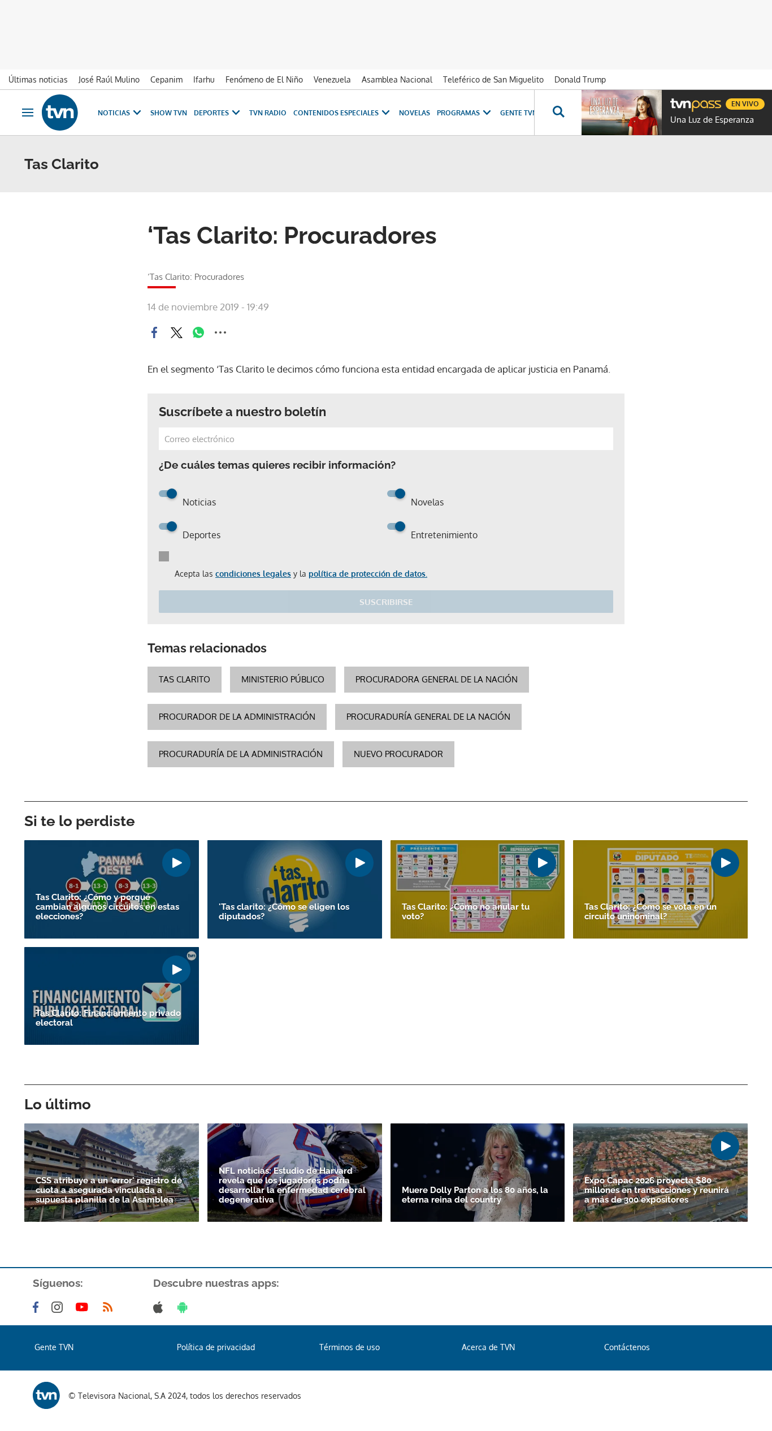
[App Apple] (160, 1307)
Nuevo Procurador (398, 754)
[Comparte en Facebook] (154, 332)
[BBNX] (46, 1395)
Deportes (211, 113)
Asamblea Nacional (397, 79)
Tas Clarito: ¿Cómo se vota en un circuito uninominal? (650, 912)
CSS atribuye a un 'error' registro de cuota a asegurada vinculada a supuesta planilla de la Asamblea (109, 1190)
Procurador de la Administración (237, 716)
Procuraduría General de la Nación (428, 716)
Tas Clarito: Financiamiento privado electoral (108, 1018)
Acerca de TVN (488, 1347)
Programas (458, 113)
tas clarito (184, 679)
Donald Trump (580, 79)
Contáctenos (627, 1347)
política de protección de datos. (368, 573)
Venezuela (332, 79)
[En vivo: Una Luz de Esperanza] (622, 112)
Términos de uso (349, 1347)
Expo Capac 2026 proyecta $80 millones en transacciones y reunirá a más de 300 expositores (656, 1190)
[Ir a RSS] (110, 1307)
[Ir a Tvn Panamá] (60, 112)
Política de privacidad (216, 1347)
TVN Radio (268, 113)
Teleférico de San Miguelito (493, 79)
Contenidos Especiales (336, 113)
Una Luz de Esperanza (712, 120)
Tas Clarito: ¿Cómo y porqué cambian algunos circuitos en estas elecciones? (107, 907)
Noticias (114, 113)
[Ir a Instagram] (59, 1307)
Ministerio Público (282, 679)
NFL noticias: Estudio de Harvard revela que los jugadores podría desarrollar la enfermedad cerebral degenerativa (292, 1185)
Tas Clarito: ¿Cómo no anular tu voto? (466, 912)
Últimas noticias (38, 79)
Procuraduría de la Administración (241, 754)
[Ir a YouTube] (84, 1307)
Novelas (414, 113)
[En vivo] (680, 99)
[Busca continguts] (558, 112)
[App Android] (185, 1307)
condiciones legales (253, 573)
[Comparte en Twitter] (176, 332)
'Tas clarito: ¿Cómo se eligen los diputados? (284, 912)
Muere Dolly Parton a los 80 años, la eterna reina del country (475, 1195)
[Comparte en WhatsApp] (198, 332)
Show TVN (168, 113)
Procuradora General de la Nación (436, 679)
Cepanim (166, 79)
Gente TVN (518, 113)
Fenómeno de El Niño (264, 79)
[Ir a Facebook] (38, 1307)
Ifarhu (204, 79)
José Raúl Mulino (109, 79)
